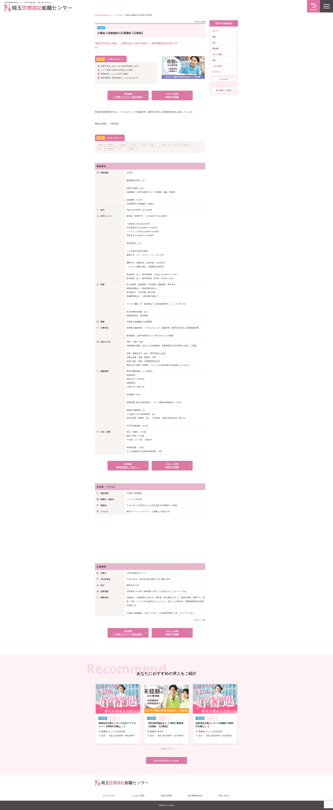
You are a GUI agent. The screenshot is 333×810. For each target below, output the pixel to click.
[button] (161, 749)
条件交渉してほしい (128, 466)
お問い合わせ (223, 795)
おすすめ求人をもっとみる (166, 760)
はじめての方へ (109, 795)
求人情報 (119, 15)
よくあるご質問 (138, 795)
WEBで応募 (172, 95)
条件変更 (225, 79)
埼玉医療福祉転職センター (104, 15)
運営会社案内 (166, 795)
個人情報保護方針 (195, 795)
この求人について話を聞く (128, 95)
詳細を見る (118, 714)
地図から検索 (225, 90)
